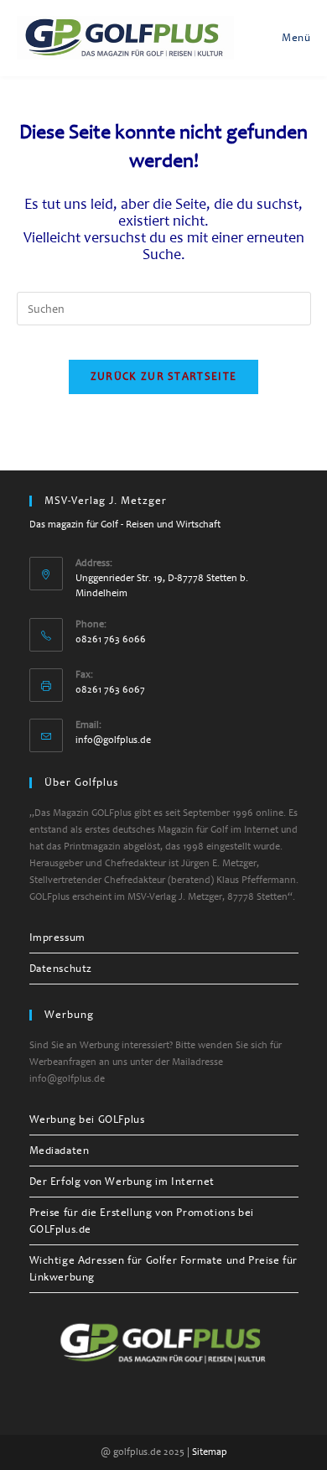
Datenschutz (61, 968)
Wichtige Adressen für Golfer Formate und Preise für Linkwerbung (163, 1269)
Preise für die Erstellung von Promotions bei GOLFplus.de (141, 1221)
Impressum (57, 937)
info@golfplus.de (113, 740)
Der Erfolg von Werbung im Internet (122, 1181)
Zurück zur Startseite (163, 376)
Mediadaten (59, 1150)
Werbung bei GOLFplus (87, 1119)
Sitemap (209, 1452)
